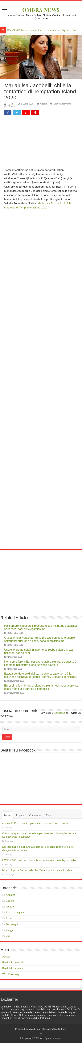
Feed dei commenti (12, 968)
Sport (9, 918)
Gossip (43, 104)
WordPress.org (10, 974)
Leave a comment (62, 104)
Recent (7, 815)
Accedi (6, 956)
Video (9, 936)
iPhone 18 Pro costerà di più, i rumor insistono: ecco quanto (35, 823)
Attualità (10, 894)
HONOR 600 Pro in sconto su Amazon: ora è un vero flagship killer (41, 30)
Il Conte (10, 104)
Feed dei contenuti (12, 962)
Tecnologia (12, 924)
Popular (20, 815)
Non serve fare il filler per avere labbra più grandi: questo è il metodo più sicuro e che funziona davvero (40, 663)
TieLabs (62, 1029)
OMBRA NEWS (41, 10)
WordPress (35, 1029)
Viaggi (9, 930)
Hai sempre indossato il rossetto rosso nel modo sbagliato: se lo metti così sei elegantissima (40, 627)
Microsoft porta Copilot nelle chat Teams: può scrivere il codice (37, 870)
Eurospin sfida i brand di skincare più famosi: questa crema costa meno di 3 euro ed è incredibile (41, 687)
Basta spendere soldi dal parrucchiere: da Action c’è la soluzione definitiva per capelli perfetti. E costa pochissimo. (40, 675)
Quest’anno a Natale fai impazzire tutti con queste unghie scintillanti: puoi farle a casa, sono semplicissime (39, 639)
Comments (35, 815)
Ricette (10, 906)
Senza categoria (15, 912)
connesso (59, 712)
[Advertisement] (41, 143)
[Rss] (40, 1033)
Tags (48, 815)
